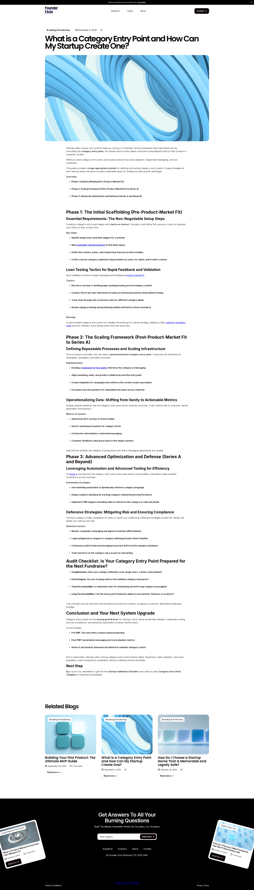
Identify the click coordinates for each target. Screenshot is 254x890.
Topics (130, 11)
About (143, 11)
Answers (122, 849)
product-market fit (135, 275)
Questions (115, 11)
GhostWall (142, 2)
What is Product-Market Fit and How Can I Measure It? (21, 849)
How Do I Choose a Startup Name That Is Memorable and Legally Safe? (182, 761)
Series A (73, 474)
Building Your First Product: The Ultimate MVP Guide (70, 759)
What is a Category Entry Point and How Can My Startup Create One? (126, 761)
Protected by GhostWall (127, 883)
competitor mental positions (90, 245)
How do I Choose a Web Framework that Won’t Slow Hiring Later (230, 848)
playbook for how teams (94, 367)
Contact (147, 849)
